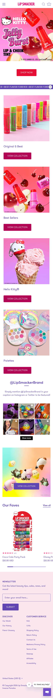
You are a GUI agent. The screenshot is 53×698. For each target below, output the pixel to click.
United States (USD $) (11, 678)
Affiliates (29, 658)
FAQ (28, 621)
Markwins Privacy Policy (35, 644)
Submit (10, 606)
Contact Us (30, 640)
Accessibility (31, 663)
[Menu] (4, 4)
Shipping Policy (32, 630)
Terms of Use (31, 649)
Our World (6, 621)
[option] (26, 46)
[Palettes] (26, 333)
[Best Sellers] (26, 190)
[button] (50, 87)
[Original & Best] (26, 118)
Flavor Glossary (8, 630)
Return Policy (31, 635)
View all (47, 505)
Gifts (28, 626)
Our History (6, 626)
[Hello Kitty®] (26, 261)
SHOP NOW (26, 72)
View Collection (17, 155)
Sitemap (29, 654)
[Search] (43, 4)
